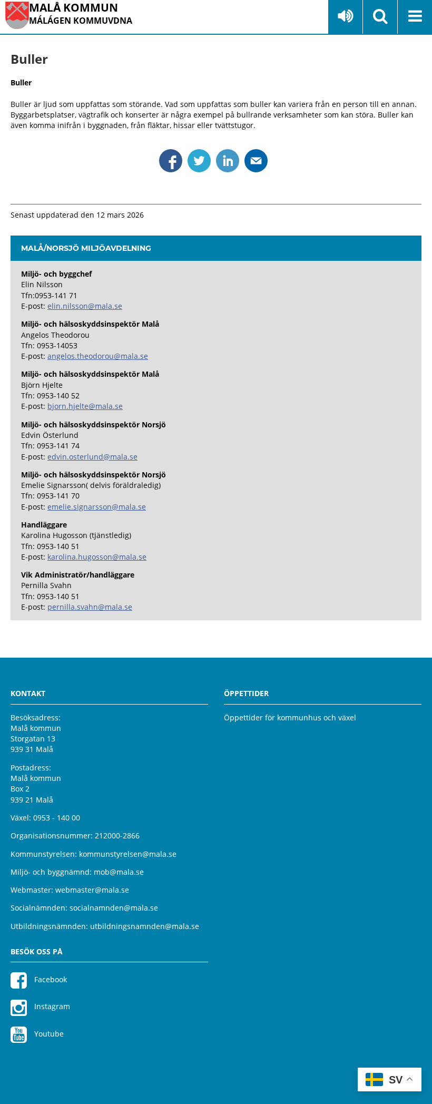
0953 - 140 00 (56, 818)
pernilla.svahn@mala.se (89, 607)
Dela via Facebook (170, 160)
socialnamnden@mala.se (114, 908)
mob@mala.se (119, 872)
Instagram (51, 1006)
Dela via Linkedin (227, 160)
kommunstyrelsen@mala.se (127, 854)
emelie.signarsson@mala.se (96, 507)
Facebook (49, 979)
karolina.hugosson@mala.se (96, 557)
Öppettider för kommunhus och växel (290, 717)
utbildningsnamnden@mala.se (144, 926)
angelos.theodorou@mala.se (97, 356)
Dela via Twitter (199, 160)
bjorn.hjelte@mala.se (85, 406)
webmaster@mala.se (92, 890)
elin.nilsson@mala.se (84, 306)
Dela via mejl (256, 160)
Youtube (48, 1034)
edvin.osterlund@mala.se (92, 457)
